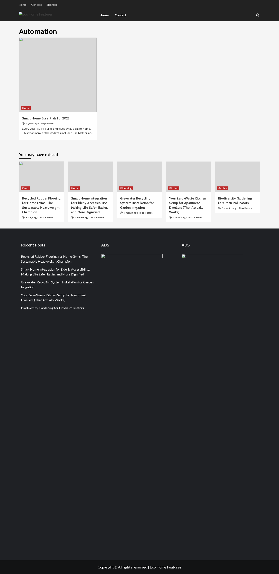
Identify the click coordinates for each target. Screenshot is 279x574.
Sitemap (52, 4)
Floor (25, 188)
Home (23, 4)
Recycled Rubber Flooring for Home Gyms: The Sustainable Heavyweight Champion (54, 258)
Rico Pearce (46, 217)
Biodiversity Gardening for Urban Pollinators (52, 308)
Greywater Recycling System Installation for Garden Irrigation (137, 203)
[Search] (257, 15)
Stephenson (47, 123)
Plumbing (126, 188)
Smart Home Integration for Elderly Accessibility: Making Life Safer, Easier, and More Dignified (55, 271)
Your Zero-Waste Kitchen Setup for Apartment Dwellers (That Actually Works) (53, 297)
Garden (222, 188)
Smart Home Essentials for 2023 (45, 118)
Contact (36, 4)
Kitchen (173, 188)
